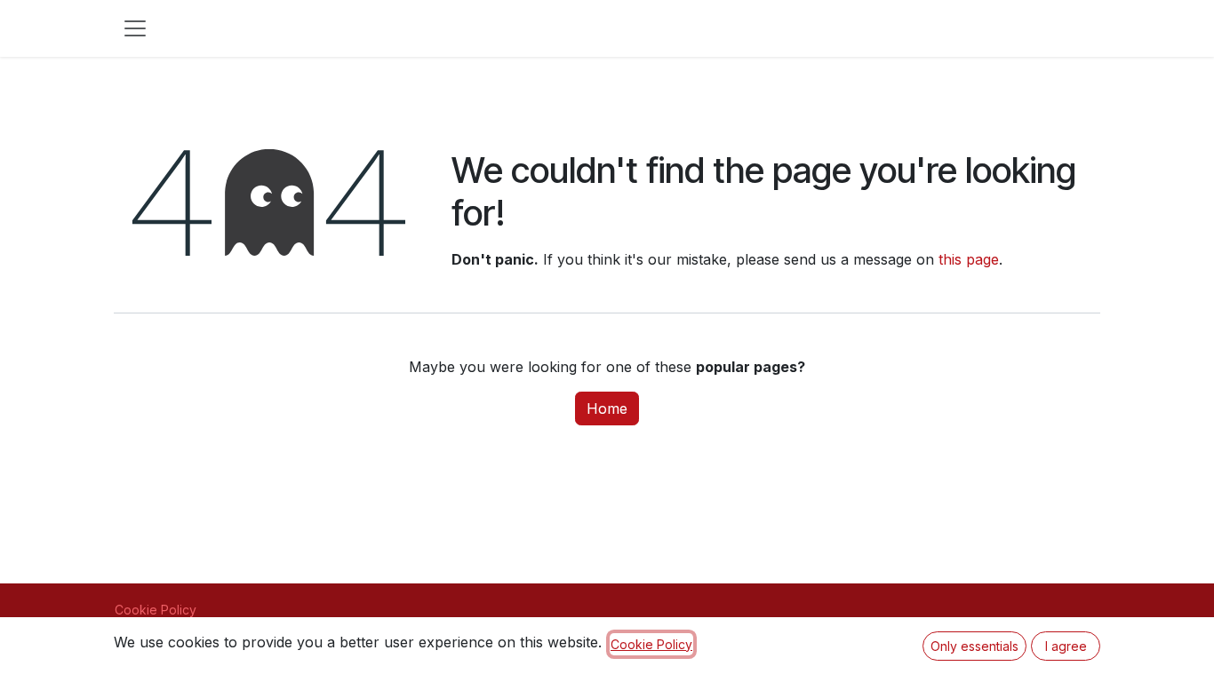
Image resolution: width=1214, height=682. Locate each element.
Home (607, 408)
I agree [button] (1066, 646)
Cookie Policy (155, 609)
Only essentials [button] (974, 646)
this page (968, 259)
